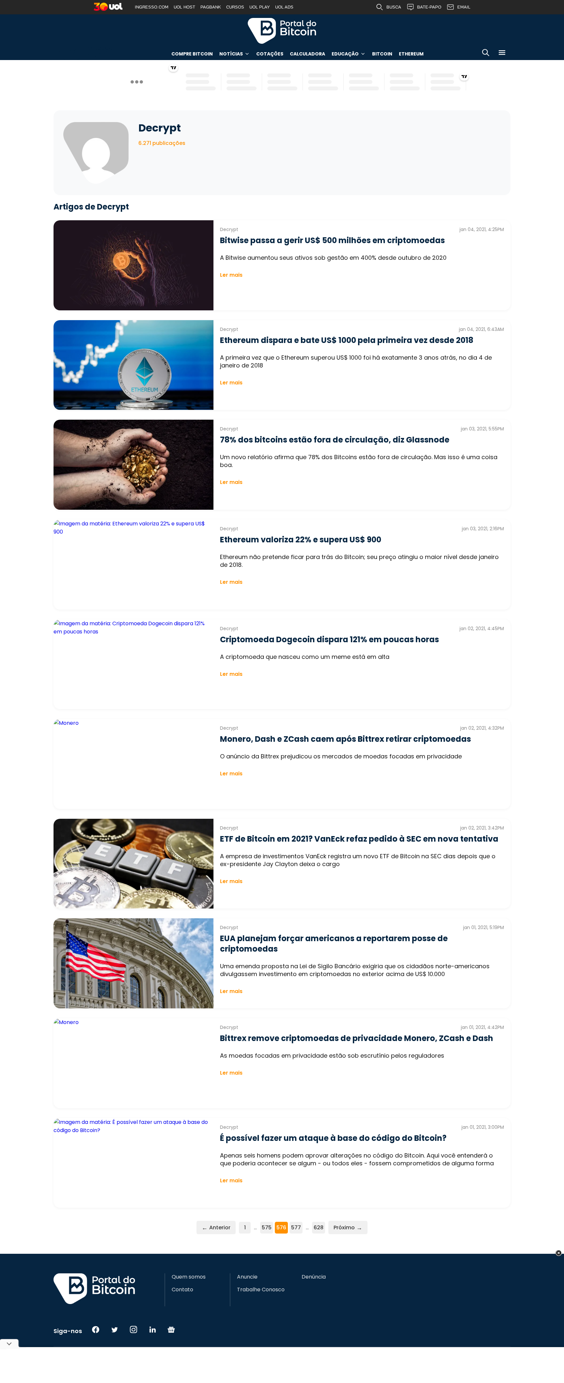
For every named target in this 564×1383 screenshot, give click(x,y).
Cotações (269, 54)
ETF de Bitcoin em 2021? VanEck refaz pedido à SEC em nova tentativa (359, 838)
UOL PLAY (259, 7)
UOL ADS (284, 7)
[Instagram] (133, 1329)
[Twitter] (114, 1329)
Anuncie (247, 1277)
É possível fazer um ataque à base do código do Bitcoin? (333, 1138)
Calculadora (307, 54)
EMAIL (463, 7)
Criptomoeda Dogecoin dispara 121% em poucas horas (329, 639)
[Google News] (171, 1329)
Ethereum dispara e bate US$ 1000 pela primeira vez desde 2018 (346, 340)
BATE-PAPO (429, 7)
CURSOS (235, 7)
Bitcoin (382, 54)
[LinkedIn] (152, 1329)
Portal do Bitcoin (282, 31)
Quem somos (189, 1277)
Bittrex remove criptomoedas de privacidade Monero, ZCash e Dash (356, 1038)
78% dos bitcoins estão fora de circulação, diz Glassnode (334, 439)
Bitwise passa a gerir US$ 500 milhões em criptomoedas (332, 240)
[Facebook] (95, 1329)
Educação (345, 54)
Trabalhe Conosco (261, 1289)
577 (296, 1227)
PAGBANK (210, 7)
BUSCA (393, 7)
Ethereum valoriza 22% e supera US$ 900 (300, 539)
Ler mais (231, 275)
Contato (182, 1289)
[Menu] (501, 53)
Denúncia (314, 1277)
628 (318, 1227)
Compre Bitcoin (192, 54)
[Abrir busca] (485, 53)
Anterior (216, 1227)
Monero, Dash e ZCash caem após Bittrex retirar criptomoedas (345, 739)
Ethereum (411, 54)
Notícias (231, 54)
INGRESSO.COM (151, 7)
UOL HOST (184, 7)
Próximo (348, 1227)
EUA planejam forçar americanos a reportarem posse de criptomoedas (334, 943)
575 (267, 1227)
